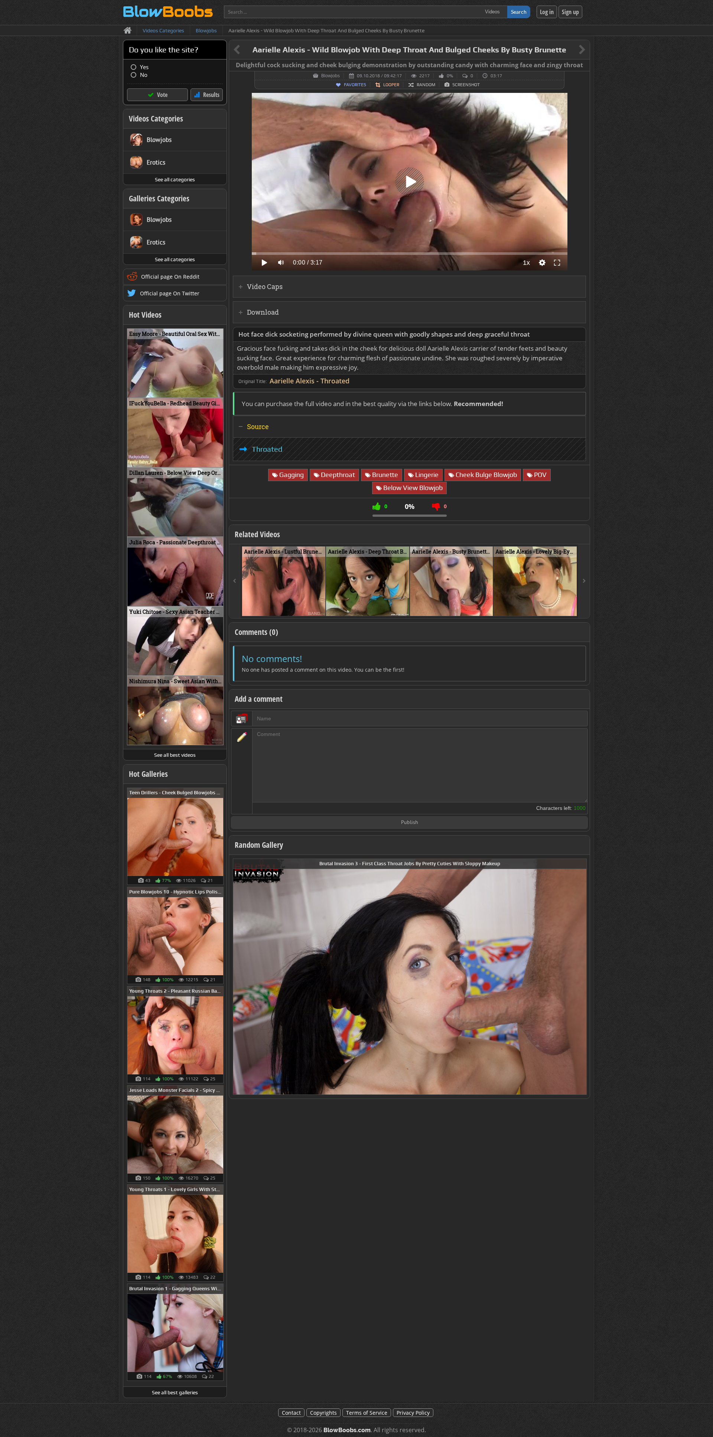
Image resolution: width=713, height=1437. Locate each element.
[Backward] (234, 581)
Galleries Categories (159, 198)
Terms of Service (366, 1412)
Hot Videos (145, 314)
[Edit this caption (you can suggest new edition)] (583, 65)
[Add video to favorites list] (320, 607)
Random (426, 84)
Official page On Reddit (170, 276)
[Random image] (219, 836)
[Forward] (584, 581)
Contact (291, 1412)
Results (211, 95)
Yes (144, 67)
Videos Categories (156, 118)
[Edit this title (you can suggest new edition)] (571, 50)
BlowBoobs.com (347, 1430)
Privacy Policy (413, 1412)
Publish (409, 823)
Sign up (570, 12)
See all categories (175, 179)
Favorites (355, 84)
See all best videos (175, 755)
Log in (547, 12)
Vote (162, 95)
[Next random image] (580, 976)
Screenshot (466, 84)
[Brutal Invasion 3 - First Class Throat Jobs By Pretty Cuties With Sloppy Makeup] (409, 976)
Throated (267, 449)
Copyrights (323, 1412)
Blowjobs (330, 75)
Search (519, 12)
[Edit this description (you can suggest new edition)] (578, 334)
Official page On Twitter (169, 293)
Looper (391, 84)
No (143, 75)
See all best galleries (175, 1392)
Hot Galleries (148, 774)
